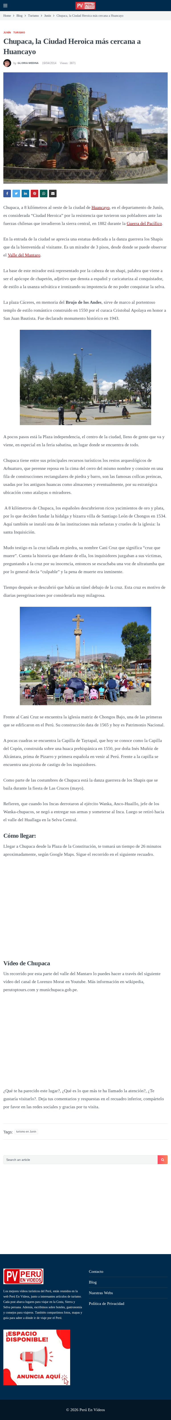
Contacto (96, 1271)
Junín (7, 32)
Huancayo (101, 207)
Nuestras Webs (101, 1293)
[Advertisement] (85, 1209)
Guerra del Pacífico (144, 223)
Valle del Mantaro (24, 255)
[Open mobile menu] (5, 5)
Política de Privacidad (106, 1303)
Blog (93, 1282)
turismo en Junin (26, 1131)
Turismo (19, 32)
